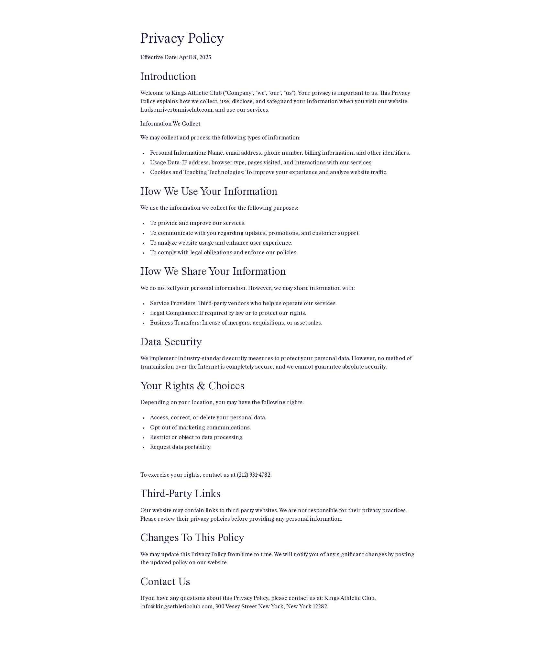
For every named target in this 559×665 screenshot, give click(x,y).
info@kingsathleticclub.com (176, 607)
